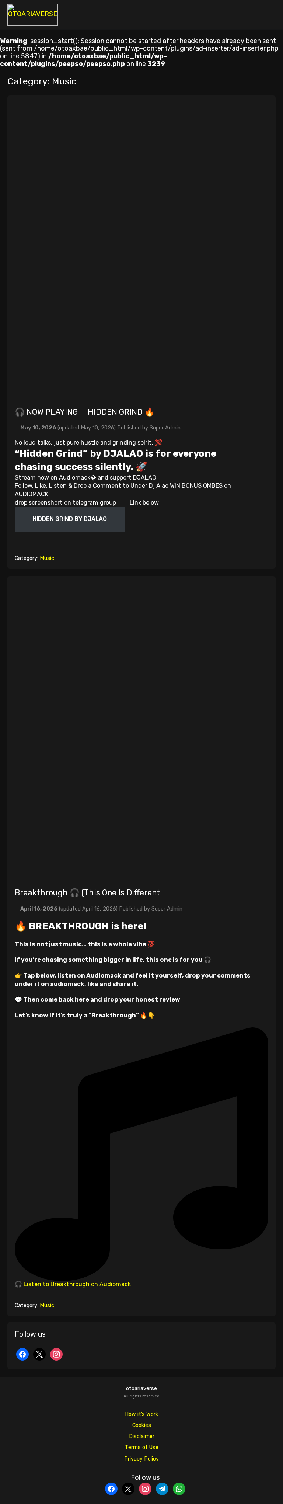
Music (47, 558)
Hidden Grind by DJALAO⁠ (69, 518)
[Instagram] (56, 1354)
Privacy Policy (141, 1459)
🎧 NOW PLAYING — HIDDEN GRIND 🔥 (84, 412)
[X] (39, 1354)
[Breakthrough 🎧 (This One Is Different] (141, 728)
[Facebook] (22, 1354)
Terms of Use (141, 1447)
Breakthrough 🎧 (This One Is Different (88, 892)
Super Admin (165, 428)
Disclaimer (141, 1436)
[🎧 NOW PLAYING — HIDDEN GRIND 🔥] (141, 247)
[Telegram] (162, 1488)
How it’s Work (141, 1414)
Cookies (141, 1425)
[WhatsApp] (179, 1488)
